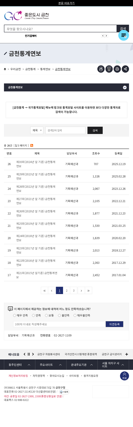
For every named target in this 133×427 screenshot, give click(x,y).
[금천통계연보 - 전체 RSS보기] (31, 145)
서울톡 (65, 392)
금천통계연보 (15, 87)
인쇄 (117, 69)
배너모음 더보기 (126, 354)
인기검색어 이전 (103, 36)
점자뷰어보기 (101, 69)
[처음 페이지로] (44, 290)
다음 (33, 354)
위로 (124, 378)
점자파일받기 (109, 69)
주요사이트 (46, 365)
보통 (51, 315)
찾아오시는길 (57, 375)
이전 (24, 354)
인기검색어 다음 (106, 36)
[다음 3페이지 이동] (81, 290)
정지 (29, 354)
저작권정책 (39, 375)
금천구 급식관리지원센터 (88, 354)
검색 (95, 130)
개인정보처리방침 (18, 375)
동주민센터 (15, 365)
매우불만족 (83, 315)
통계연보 (45, 69)
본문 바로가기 (66, 3)
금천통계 (30, 69)
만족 (38, 315)
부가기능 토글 (125, 69)
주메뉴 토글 (123, 35)
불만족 (65, 315)
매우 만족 (22, 315)
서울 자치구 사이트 (110, 364)
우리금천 (15, 69)
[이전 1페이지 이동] (51, 290)
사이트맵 (74, 375)
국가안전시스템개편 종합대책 (53, 354)
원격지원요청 (91, 375)
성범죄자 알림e (115, 354)
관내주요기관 (79, 365)
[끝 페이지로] (88, 290)
